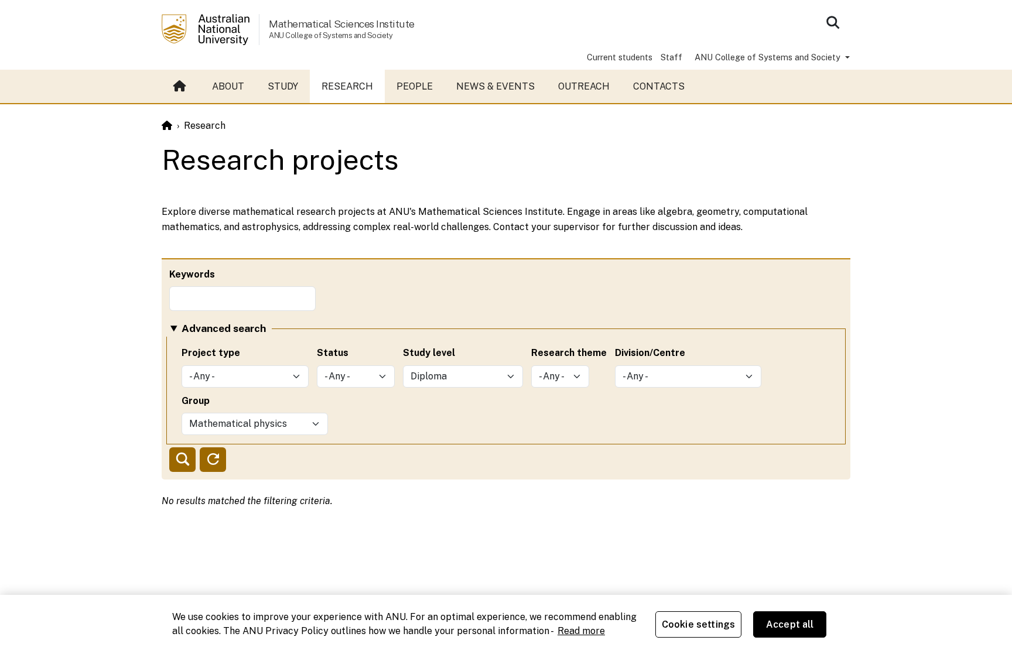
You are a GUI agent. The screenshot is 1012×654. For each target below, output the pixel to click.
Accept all (790, 624)
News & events (495, 86)
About (228, 86)
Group (196, 400)
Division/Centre (650, 352)
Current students (619, 57)
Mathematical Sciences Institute (342, 24)
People (414, 86)
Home (181, 87)
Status (332, 352)
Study (283, 86)
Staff (671, 57)
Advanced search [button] (224, 328)
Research (347, 86)
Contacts (659, 86)
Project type (211, 352)
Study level (429, 352)
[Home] (167, 125)
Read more (581, 630)
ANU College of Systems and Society (769, 57)
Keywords (192, 274)
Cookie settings (698, 624)
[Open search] (833, 22)
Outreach (584, 86)
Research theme (569, 352)
